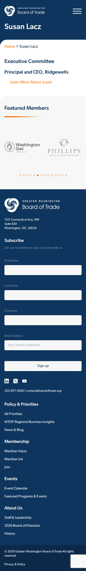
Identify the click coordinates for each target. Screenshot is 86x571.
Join (7, 467)
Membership (16, 442)
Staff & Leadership (18, 518)
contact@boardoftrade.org (43, 391)
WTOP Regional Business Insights (29, 422)
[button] (20, 175)
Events (10, 479)
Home (9, 47)
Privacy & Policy (14, 564)
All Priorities (13, 414)
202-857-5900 (14, 391)
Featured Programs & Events (25, 496)
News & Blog (14, 430)
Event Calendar (16, 488)
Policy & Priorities (21, 404)
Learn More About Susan (31, 82)
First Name (11, 260)
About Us (13, 508)
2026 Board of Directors (22, 526)
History (9, 534)
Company (10, 311)
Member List (13, 459)
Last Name (11, 285)
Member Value (15, 451)
